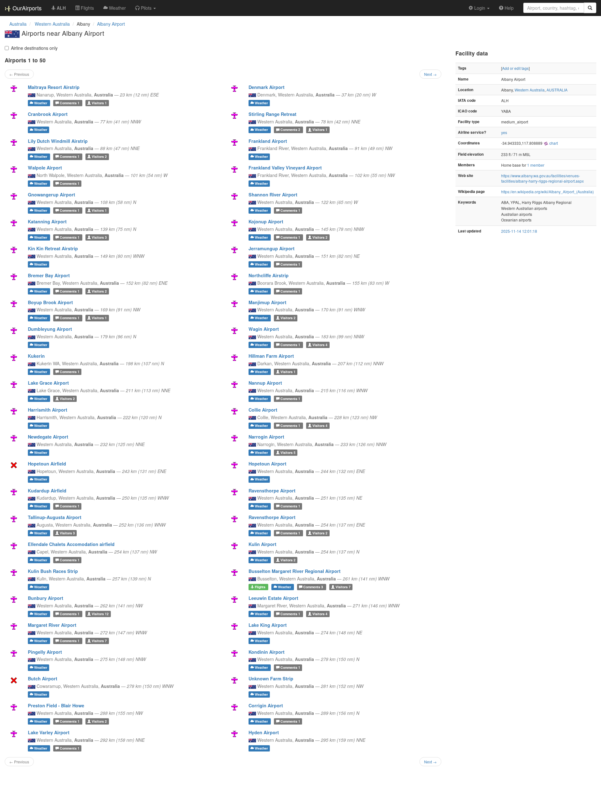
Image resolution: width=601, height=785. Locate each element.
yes (504, 132)
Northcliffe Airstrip (269, 275)
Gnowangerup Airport (51, 194)
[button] (146, 8)
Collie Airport (263, 410)
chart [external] (553, 143)
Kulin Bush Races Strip (53, 571)
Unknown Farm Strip (271, 678)
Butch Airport (42, 678)
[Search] (590, 8)
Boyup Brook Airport (50, 302)
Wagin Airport (264, 329)
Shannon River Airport (273, 194)
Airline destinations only (34, 48)
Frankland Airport (268, 141)
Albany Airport (111, 24)
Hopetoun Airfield (47, 463)
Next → (430, 74)
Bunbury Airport (45, 598)
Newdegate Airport (48, 437)
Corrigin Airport (266, 705)
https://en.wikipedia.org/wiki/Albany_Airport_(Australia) (547, 191)
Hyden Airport (264, 732)
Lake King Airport (268, 625)
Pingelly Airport (45, 652)
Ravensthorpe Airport (272, 490)
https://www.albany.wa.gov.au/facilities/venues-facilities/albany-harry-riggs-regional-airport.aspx (542, 178)
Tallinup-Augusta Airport (54, 517)
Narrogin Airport (266, 437)
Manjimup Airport (267, 302)
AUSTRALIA (557, 89)
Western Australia (530, 89)
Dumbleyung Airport (50, 329)
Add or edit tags (515, 68)
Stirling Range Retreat (272, 114)
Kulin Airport (262, 544)
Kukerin (36, 356)
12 (100, 613)
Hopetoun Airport (267, 463)
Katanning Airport (47, 221)
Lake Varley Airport (48, 732)
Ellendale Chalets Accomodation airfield (71, 544)
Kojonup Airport (266, 221)
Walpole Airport (45, 167)
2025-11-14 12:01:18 (519, 231)
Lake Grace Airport (48, 383)
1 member (535, 165)
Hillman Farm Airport (271, 356)
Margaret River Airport (52, 625)
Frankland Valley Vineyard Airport (285, 167)
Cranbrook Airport (48, 114)
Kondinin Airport (267, 652)
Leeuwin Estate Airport (273, 598)
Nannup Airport (265, 383)
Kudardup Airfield (47, 490)
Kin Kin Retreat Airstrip (53, 248)
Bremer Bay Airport (49, 275)
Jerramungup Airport (272, 248)
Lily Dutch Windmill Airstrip (58, 141)
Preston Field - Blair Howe (56, 705)
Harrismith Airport (47, 410)
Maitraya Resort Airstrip (54, 87)
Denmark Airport (267, 87)
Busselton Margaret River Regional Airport (295, 571)
